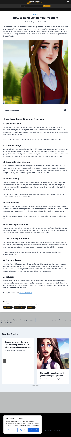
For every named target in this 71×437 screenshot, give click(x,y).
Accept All (34, 430)
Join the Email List (20, 307)
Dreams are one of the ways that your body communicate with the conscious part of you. (18, 344)
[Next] (66, 361)
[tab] (33, 385)
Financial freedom (25, 293)
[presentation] (53, 353)
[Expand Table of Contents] (65, 110)
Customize (11, 430)
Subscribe (46, 6)
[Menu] (68, 2)
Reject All (22, 430)
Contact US (48, 430)
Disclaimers (57, 430)
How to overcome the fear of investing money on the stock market (17, 319)
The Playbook (7, 307)
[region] (22, 424)
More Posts (31, 307)
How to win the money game (61, 318)
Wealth (35, 14)
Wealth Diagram (31, 22)
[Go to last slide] (4, 361)
